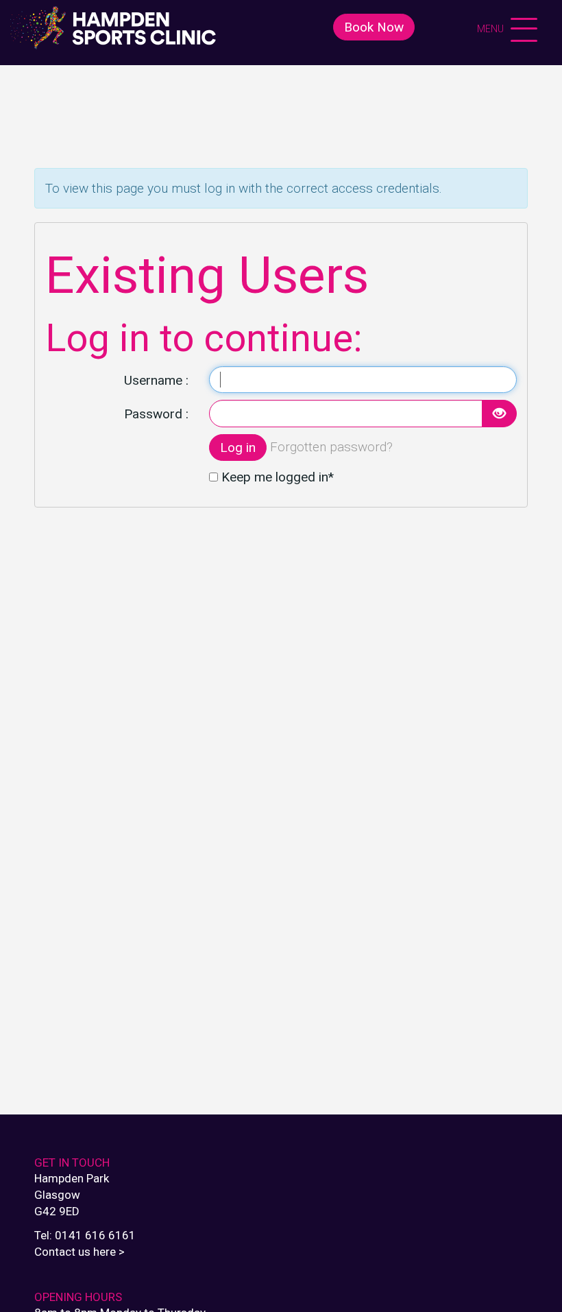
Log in (238, 447)
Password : (156, 414)
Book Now (374, 27)
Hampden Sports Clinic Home (113, 27)
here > (109, 1252)
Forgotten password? (331, 446)
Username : (156, 380)
